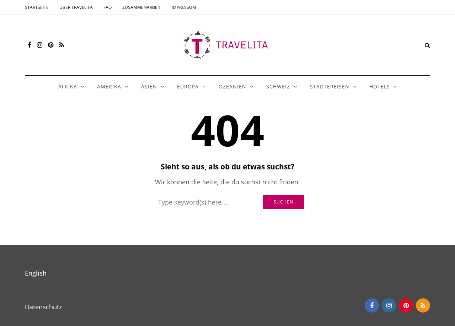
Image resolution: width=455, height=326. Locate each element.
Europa (188, 86)
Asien (149, 86)
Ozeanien (232, 86)
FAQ (107, 7)
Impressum (184, 7)
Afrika (67, 86)
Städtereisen (329, 86)
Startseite (37, 7)
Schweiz (278, 86)
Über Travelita (76, 7)
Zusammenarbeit (141, 7)
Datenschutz (43, 307)
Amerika (109, 86)
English (36, 273)
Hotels (379, 86)
